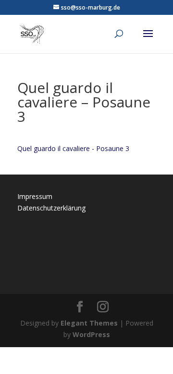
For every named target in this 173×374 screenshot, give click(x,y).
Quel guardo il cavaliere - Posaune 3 (73, 148)
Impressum (34, 196)
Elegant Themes (89, 322)
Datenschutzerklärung (51, 207)
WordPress (91, 334)
